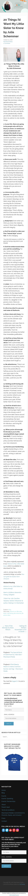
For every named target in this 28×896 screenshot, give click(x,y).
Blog (10, 609)
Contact (4, 821)
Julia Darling (10, 613)
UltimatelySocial (14, 895)
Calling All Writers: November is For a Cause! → (20, 628)
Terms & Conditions (8, 810)
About (4, 804)
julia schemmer (17, 613)
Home (4, 790)
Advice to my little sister (16, 611)
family (4, 613)
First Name (8, 706)
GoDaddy (22, 884)
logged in (15, 681)
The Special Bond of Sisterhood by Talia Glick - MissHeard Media (12, 655)
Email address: (9, 714)
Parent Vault (6, 807)
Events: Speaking (7, 798)
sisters (8, 615)
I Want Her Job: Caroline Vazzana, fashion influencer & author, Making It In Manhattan (13, 601)
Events (4, 796)
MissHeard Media (8, 41)
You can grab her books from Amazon (13, 576)
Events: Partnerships (8, 801)
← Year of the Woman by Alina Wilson (7, 627)
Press (3, 818)
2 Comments (6, 43)
